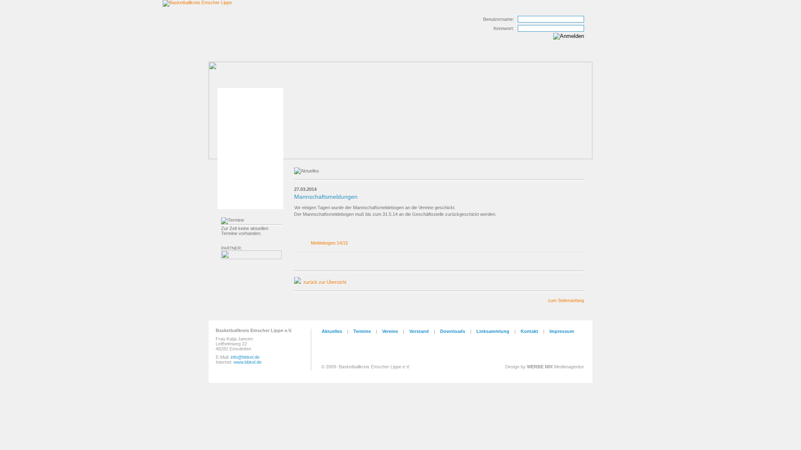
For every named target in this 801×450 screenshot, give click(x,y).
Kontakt (529, 331)
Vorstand (419, 331)
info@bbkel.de (245, 357)
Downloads (452, 331)
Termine (362, 331)
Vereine (390, 331)
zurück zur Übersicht (324, 282)
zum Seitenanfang (566, 300)
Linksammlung (492, 331)
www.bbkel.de (248, 362)
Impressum (561, 331)
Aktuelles (332, 331)
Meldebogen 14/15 (329, 242)
